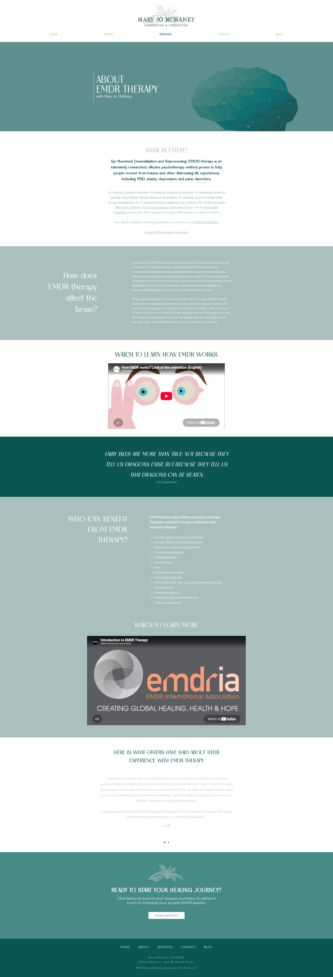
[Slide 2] (168, 842)
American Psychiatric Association (130, 192)
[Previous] (14, 801)
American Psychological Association (174, 192)
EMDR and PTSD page (206, 222)
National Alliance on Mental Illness (158, 197)
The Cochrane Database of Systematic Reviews (167, 207)
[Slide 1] (164, 842)
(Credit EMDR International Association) (166, 232)
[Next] (318, 801)
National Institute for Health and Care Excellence (170, 202)
